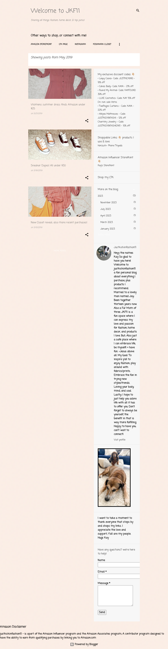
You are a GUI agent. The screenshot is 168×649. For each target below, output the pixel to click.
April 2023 (105, 216)
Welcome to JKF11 (55, 11)
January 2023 (107, 229)
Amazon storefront (41, 44)
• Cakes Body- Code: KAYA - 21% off (115, 86)
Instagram (80, 44)
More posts (60, 250)
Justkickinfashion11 (125, 247)
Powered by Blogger (86, 644)
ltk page (63, 44)
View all (35, 62)
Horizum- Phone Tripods (110, 145)
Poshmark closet (102, 44)
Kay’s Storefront (106, 165)
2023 (100, 196)
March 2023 (106, 222)
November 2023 (108, 202)
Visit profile (119, 440)
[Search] (138, 10)
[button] (87, 121)
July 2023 (105, 209)
